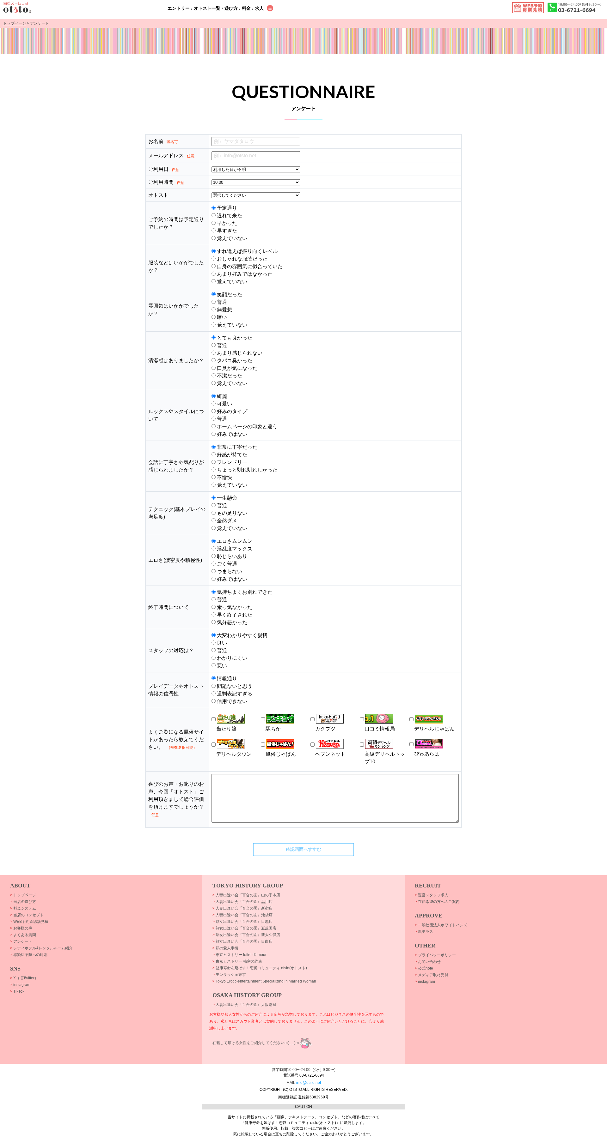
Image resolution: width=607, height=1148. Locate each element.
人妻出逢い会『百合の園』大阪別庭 (244, 1004)
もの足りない (231, 513)
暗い (221, 317)
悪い (221, 665)
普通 (221, 302)
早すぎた (226, 230)
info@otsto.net (308, 1082)
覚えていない (231, 238)
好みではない (231, 434)
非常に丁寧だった (236, 447)
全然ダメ (226, 520)
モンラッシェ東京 (229, 974)
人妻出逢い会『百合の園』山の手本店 (246, 895)
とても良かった (234, 337)
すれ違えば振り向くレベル (247, 251)
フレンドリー (231, 462)
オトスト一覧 (207, 8)
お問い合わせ (428, 961)
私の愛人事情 (225, 948)
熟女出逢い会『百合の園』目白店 (242, 941)
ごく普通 (226, 564)
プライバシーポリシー (435, 955)
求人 (259, 8)
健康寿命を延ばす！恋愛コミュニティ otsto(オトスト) (259, 968)
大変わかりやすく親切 (241, 635)
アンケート (21, 941)
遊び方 (231, 8)
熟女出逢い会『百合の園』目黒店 (242, 921)
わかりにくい (231, 658)
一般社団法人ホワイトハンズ (441, 925)
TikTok (17, 991)
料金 (246, 8)
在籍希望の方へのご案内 (437, 901)
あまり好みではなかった (244, 274)
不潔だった (229, 375)
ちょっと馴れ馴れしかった (247, 469)
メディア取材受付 (431, 975)
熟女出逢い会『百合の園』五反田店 (244, 928)
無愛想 (224, 309)
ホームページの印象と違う (247, 426)
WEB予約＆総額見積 (29, 921)
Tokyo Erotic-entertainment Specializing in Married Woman (264, 981)
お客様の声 (21, 928)
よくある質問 (23, 935)
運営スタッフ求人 (431, 895)
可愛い (224, 403)
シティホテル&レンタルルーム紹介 (41, 948)
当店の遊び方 (23, 901)
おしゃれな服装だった (241, 258)
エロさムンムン (234, 541)
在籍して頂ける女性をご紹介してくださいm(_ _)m (255, 1043)
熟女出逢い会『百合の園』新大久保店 (246, 935)
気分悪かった (231, 622)
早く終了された (234, 614)
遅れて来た (229, 215)
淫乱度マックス (234, 548)
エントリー (179, 8)
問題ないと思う (234, 686)
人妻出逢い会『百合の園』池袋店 (242, 915)
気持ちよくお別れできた (244, 592)
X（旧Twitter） (24, 978)
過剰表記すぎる (234, 693)
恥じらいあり (231, 556)
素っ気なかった (234, 607)
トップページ (14, 23)
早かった (226, 223)
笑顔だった (229, 294)
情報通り (226, 678)
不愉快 (224, 477)
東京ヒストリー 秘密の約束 (237, 961)
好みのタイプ (231, 411)
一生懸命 (226, 498)
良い (221, 643)
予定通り (226, 208)
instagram (20, 985)
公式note (424, 968)
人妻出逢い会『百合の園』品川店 (242, 901)
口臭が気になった (236, 368)
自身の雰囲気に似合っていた (249, 266)
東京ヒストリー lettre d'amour (239, 955)
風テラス (424, 931)
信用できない (231, 701)
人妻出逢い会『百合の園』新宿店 (242, 908)
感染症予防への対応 (28, 955)
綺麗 (221, 396)
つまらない (229, 571)
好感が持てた (231, 454)
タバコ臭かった (234, 360)
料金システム (23, 908)
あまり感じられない (239, 353)
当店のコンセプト (27, 915)
